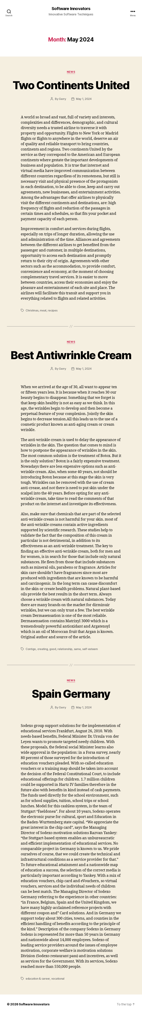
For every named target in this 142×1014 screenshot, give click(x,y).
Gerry (62, 99)
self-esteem (90, 649)
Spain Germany (71, 693)
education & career (38, 978)
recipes (52, 310)
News (71, 71)
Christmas (32, 310)
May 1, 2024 (84, 99)
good (52, 649)
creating (42, 649)
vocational (57, 978)
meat (43, 310)
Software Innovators (71, 9)
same (77, 649)
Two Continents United (71, 85)
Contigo (31, 649)
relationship (64, 649)
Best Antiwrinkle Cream (71, 355)
